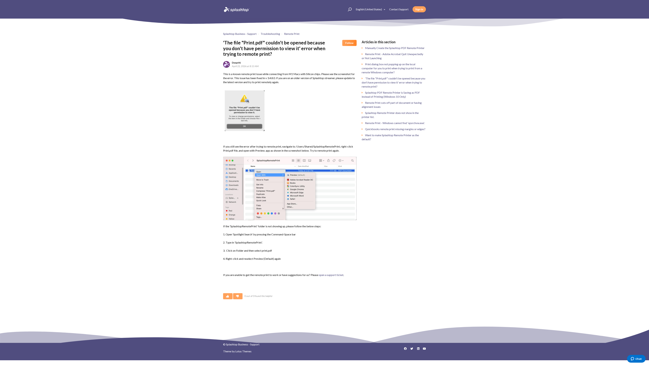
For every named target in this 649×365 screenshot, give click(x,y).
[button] (348, 9)
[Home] (236, 9)
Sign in (419, 9)
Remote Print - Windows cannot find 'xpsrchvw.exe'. (395, 123)
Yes (228, 296)
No (238, 296)
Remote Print (291, 33)
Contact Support (398, 9)
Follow (349, 42)
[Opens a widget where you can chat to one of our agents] (636, 359)
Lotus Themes (243, 351)
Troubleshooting (270, 33)
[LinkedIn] (416, 349)
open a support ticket (331, 274)
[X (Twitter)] (410, 349)
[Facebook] (404, 349)
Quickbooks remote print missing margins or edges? (395, 129)
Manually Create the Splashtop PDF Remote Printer (395, 48)
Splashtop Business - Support (240, 33)
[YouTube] (423, 349)
